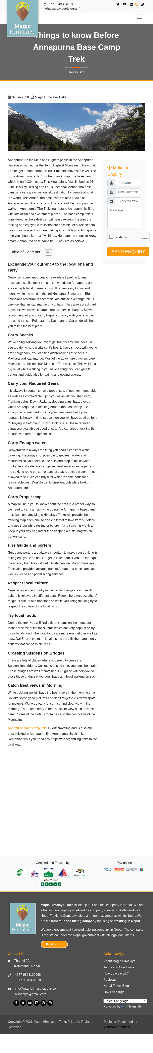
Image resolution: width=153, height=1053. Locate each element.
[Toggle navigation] (139, 18)
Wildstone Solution (116, 1027)
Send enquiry (128, 251)
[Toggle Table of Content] (46, 252)
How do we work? (116, 973)
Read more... (54, 944)
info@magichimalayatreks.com (36, 988)
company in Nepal (109, 929)
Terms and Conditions (118, 967)
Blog (82, 72)
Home (72, 72)
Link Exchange (114, 992)
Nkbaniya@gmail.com (30, 994)
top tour (88, 905)
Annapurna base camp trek (27, 728)
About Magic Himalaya (119, 961)
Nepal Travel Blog (116, 985)
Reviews (109, 979)
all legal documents (120, 935)
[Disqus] (52, 800)
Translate (135, 1006)
